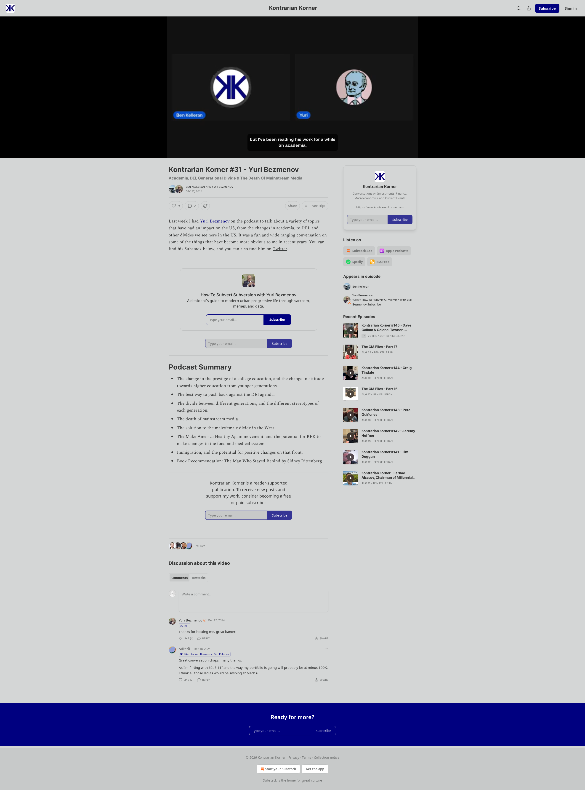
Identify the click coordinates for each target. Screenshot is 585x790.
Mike (182, 648)
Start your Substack (280, 769)
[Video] (157, 82)
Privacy (293, 757)
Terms (306, 757)
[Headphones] (157, 92)
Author (184, 625)
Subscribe (547, 8)
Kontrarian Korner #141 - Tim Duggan (385, 454)
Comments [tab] (179, 578)
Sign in (571, 8)
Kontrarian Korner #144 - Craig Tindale (387, 370)
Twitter (280, 249)
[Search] (518, 8)
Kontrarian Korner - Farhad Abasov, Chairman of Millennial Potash (387, 475)
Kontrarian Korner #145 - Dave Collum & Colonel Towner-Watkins (386, 327)
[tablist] (188, 577)
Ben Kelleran (195, 186)
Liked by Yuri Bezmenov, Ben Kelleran (206, 654)
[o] (350, 330)
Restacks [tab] (198, 578)
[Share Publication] (528, 8)
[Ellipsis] (326, 620)
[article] (379, 330)
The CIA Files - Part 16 (380, 389)
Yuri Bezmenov (222, 186)
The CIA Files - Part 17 (379, 347)
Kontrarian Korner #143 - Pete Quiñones (386, 412)
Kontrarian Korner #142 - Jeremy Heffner (388, 433)
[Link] (162, 367)
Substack (270, 780)
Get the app (315, 769)
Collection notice (326, 757)
